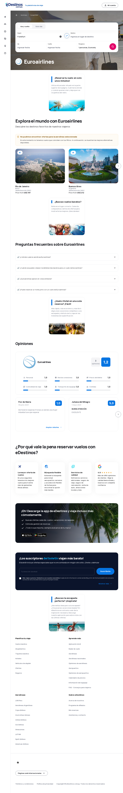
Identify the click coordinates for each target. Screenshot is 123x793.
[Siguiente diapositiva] (118, 166)
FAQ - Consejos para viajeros (80, 687)
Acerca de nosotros (76, 700)
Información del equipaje (78, 683)
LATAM (18, 734)
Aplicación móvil (75, 644)
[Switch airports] (66, 35)
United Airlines (20, 720)
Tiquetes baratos (22, 654)
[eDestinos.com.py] (16, 15)
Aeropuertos (73, 668)
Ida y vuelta (24, 26)
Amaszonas (19, 729)
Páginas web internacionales (29, 773)
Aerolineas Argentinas (23, 705)
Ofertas (18, 668)
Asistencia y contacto (77, 715)
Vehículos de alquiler (23, 663)
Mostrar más (104, 584)
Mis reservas (74, 710)
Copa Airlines (20, 710)
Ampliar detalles (52, 427)
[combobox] (37, 36)
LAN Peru (18, 700)
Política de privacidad (45, 784)
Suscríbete (105, 571)
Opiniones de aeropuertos (79, 673)
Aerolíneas (24, 15)
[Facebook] (17, 762)
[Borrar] (60, 36)
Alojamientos (20, 649)
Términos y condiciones (24, 784)
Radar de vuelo (74, 649)
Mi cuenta (112, 5)
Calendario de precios (77, 678)
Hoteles (18, 658)
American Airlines (22, 744)
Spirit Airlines (20, 739)
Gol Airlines (19, 725)
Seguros (18, 673)
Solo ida (39, 26)
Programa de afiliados (77, 705)
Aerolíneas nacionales (77, 658)
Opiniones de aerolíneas (78, 663)
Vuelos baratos (21, 644)
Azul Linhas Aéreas (22, 715)
